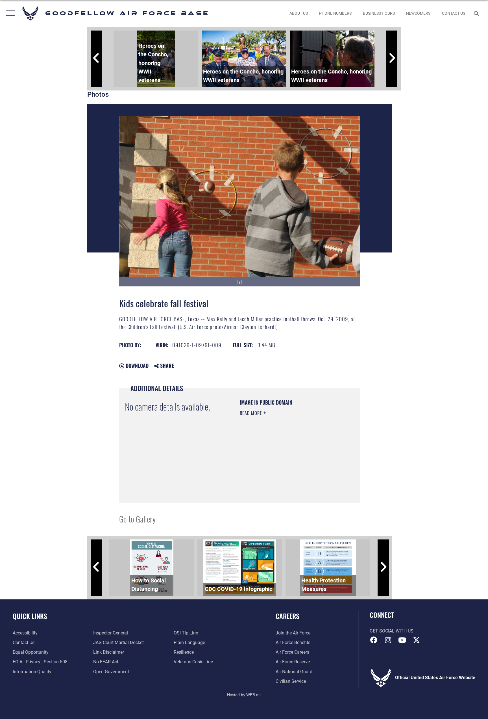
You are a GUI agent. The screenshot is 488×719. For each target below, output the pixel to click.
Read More (251, 413)
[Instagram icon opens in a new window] (388, 640)
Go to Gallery (137, 519)
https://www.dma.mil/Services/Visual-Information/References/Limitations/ (274, 469)
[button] (9, 13)
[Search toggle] (477, 13)
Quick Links (30, 616)
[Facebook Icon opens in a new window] (374, 640)
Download (136, 365)
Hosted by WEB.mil (244, 694)
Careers (287, 616)
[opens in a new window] (416, 640)
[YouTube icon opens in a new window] (402, 640)
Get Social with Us (391, 631)
